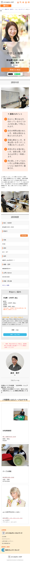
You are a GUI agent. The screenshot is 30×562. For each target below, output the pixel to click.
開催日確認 (24, 235)
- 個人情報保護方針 (5, 543)
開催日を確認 (15, 70)
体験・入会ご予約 (15, 334)
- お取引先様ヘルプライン (7, 541)
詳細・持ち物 (12, 345)
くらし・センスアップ (19, 9)
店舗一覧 (7, 9)
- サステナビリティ (5, 538)
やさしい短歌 (5, 285)
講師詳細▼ (15, 65)
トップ (1, 9)
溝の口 (11, 9)
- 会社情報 (3, 536)
